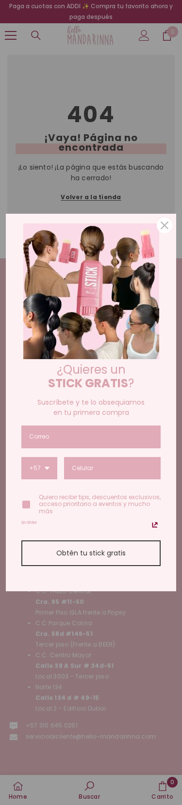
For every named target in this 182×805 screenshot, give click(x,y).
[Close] (164, 225)
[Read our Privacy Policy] (155, 525)
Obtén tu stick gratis (91, 553)
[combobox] (39, 468)
